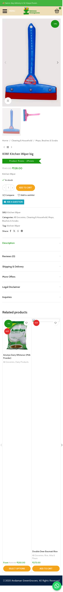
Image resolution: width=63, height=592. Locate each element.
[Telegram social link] (22, 231)
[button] (5, 62)
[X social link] (14, 231)
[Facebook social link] (10, 231)
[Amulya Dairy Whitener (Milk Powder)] (17, 335)
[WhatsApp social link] (18, 231)
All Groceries (20, 217)
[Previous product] (4, 147)
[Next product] (11, 147)
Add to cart (25, 187)
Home (5, 140)
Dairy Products (22, 362)
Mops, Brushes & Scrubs (46, 140)
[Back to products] (8, 147)
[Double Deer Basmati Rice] (46, 434)
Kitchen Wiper (13, 225)
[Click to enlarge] (8, 100)
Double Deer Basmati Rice (44, 551)
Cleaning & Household (21, 140)
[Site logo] (31, 10)
